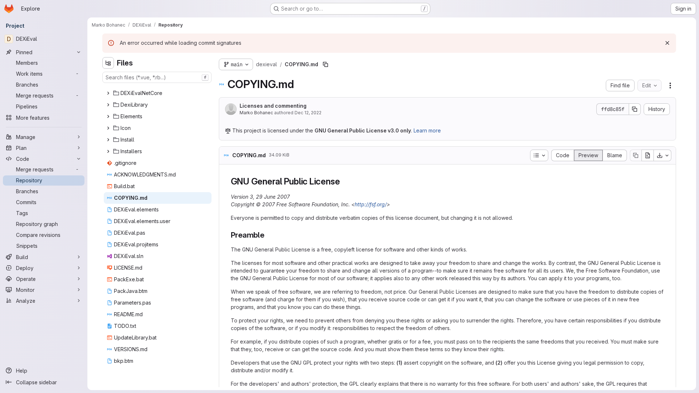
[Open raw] (647, 155)
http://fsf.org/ (371, 204)
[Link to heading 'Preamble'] (268, 234)
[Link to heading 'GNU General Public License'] (344, 181)
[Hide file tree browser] (108, 63)
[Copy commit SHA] (635, 109)
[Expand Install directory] (108, 139)
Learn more (427, 130)
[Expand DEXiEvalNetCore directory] (108, 93)
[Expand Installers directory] (108, 151)
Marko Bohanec (256, 112)
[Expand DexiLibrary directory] (108, 104)
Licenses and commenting (273, 106)
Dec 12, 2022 (308, 112)
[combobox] (157, 77)
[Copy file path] (325, 64)
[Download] (662, 155)
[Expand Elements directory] (108, 116)
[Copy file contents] (635, 155)
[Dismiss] (667, 43)
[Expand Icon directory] (108, 128)
